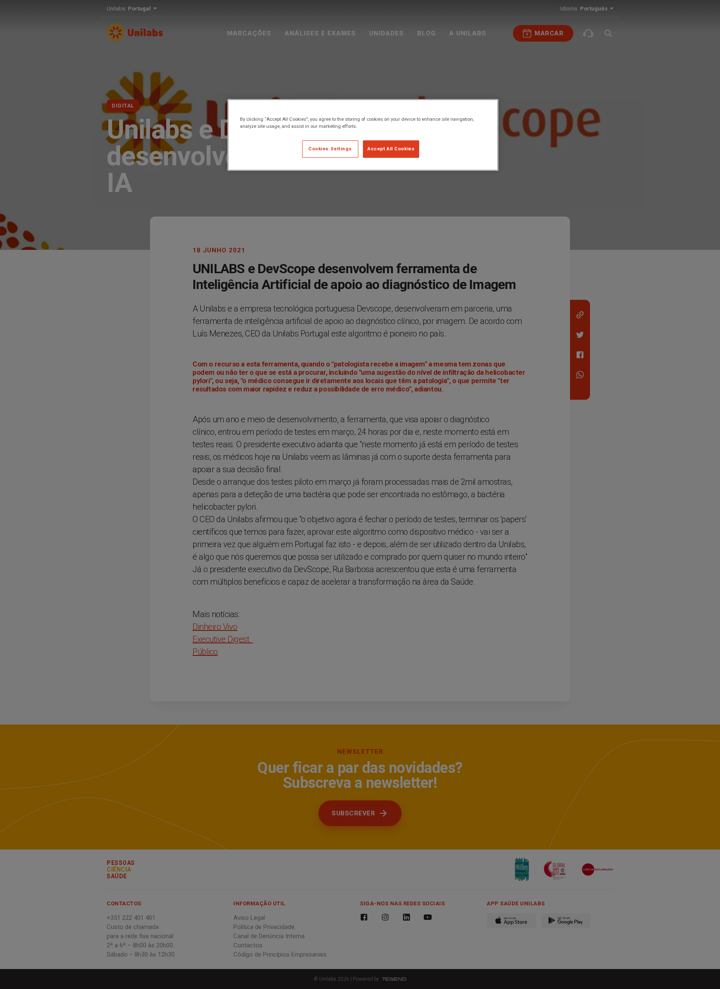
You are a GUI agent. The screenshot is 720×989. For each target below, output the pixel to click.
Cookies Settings (330, 149)
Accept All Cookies (391, 149)
